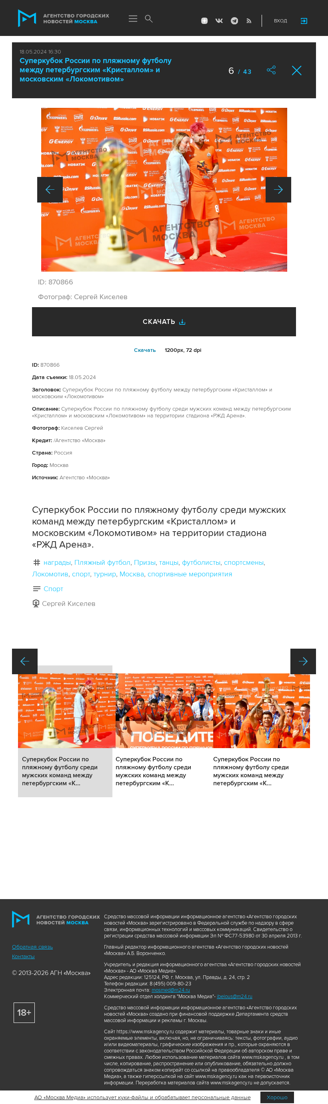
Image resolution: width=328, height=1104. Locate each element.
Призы (145, 562)
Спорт (53, 588)
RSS (249, 21)
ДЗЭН (204, 21)
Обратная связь (32, 946)
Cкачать (145, 350)
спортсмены (244, 562)
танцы (168, 562)
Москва (132, 574)
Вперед (278, 190)
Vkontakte (219, 21)
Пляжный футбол (102, 562)
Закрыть (297, 70)
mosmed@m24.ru (171, 990)
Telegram (234, 21)
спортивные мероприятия (190, 574)
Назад (50, 190)
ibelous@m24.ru (234, 996)
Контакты (23, 956)
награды (57, 562)
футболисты (201, 562)
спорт (81, 574)
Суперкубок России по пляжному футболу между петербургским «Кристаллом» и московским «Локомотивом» (96, 70)
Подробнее (65, 731)
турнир (105, 574)
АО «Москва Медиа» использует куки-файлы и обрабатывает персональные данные (142, 1097)
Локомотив (50, 574)
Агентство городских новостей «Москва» (63, 18)
